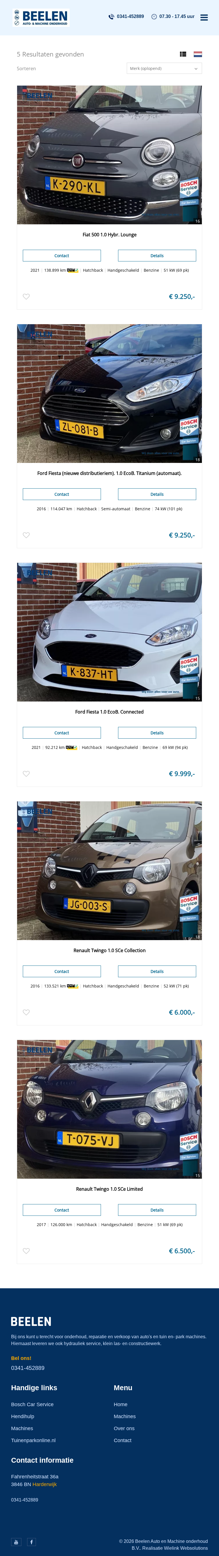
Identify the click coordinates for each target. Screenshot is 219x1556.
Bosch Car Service (32, 1404)
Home (120, 1404)
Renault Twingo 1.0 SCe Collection (110, 950)
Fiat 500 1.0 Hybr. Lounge (110, 234)
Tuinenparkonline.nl (33, 1440)
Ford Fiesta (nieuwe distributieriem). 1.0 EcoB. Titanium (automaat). (109, 473)
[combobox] (164, 68)
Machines (22, 1428)
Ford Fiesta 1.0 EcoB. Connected (109, 712)
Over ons (124, 1428)
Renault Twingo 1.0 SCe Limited (109, 1189)
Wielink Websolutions (186, 1548)
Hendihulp (22, 1416)
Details (157, 255)
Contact (61, 255)
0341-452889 (130, 16)
